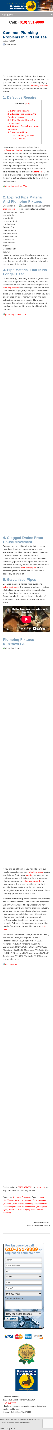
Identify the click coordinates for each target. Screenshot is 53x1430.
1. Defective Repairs (18, 111)
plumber (29, 875)
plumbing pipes (36, 872)
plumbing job (9, 209)
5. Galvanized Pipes (18, 132)
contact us (40, 1187)
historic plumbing (25, 1203)
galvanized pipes (11, 587)
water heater (38, 172)
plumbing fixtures (11, 287)
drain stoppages (28, 567)
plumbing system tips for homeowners (19, 1206)
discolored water (39, 1200)
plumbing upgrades (33, 881)
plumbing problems (39, 85)
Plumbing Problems (21, 1197)
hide (27, 103)
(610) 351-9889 (31, 22)
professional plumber (13, 150)
